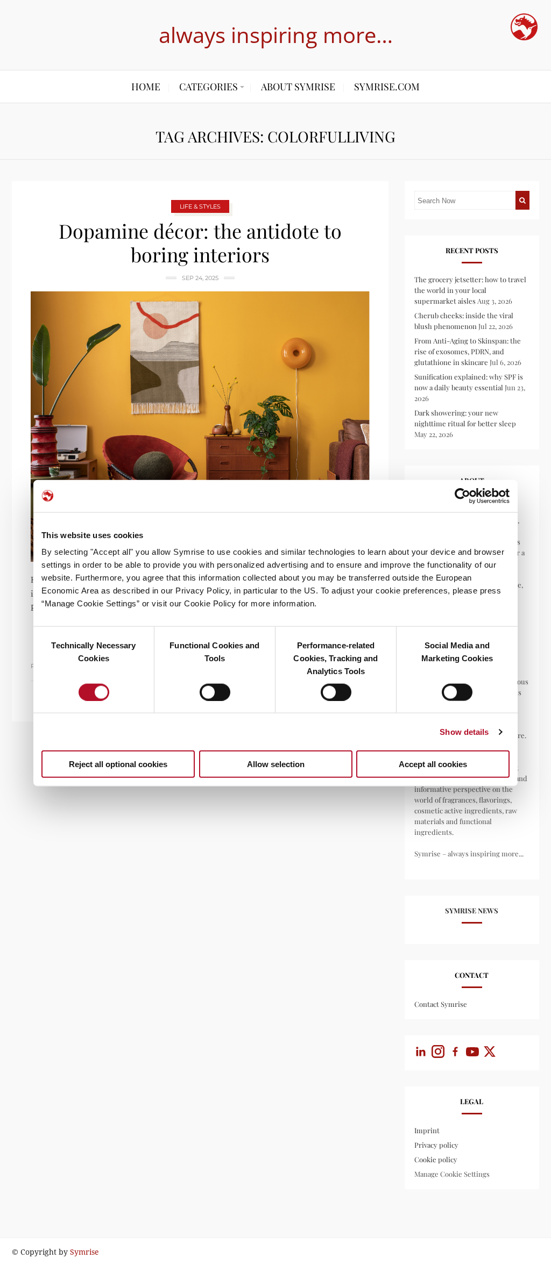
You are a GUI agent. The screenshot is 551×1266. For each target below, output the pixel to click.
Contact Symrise (440, 1003)
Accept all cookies (433, 764)
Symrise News (471, 910)
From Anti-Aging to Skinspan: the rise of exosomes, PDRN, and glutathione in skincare (467, 351)
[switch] (215, 691)
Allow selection (276, 764)
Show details (464, 731)
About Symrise (298, 86)
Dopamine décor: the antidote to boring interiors (200, 242)
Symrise (84, 1252)
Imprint (427, 1130)
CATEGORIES (208, 86)
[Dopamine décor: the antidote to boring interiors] (200, 426)
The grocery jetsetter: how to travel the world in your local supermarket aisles (470, 290)
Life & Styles (200, 206)
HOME (145, 86)
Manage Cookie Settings (452, 1173)
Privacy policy (436, 1144)
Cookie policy (435, 1159)
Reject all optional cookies (118, 764)
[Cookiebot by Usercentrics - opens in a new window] (462, 496)
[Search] (522, 200)
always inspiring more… (276, 34)
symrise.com (387, 86)
